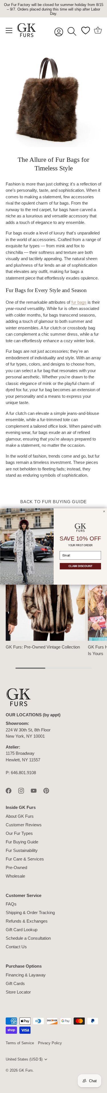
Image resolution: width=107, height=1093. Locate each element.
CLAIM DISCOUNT (80, 566)
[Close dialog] (104, 511)
